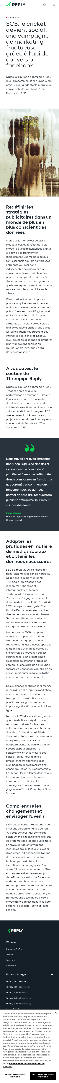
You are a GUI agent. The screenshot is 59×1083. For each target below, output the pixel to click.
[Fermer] (55, 1012)
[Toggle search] (44, 5)
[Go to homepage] (16, 5)
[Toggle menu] (54, 5)
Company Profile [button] (14, 949)
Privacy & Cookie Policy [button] (17, 982)
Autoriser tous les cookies (43, 1076)
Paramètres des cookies (15, 1076)
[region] (29, 1046)
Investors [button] (10, 960)
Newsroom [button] (11, 966)
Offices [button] (9, 955)
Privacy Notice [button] (18, 987)
